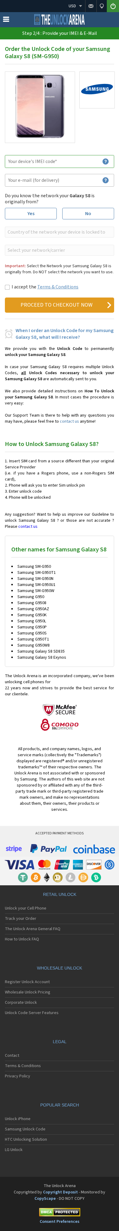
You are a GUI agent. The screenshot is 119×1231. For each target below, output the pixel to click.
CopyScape (45, 1199)
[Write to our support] (90, 6)
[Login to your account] (113, 6)
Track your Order (20, 919)
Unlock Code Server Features (32, 1013)
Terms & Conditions (57, 287)
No (88, 213)
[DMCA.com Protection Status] (59, 1213)
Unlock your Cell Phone (25, 908)
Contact (12, 1056)
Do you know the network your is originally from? (50, 199)
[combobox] (59, 232)
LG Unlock (14, 1150)
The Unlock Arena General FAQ (32, 929)
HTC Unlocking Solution (26, 1139)
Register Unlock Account (27, 982)
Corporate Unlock (21, 1003)
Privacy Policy (17, 1076)
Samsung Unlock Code (25, 1129)
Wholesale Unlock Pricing (27, 992)
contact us (69, 421)
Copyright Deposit (60, 1192)
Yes (30, 213)
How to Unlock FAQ (22, 939)
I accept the (45, 287)
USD (72, 6)
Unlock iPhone (18, 1119)
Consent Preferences (59, 1222)
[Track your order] (101, 6)
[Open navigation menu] (6, 21)
